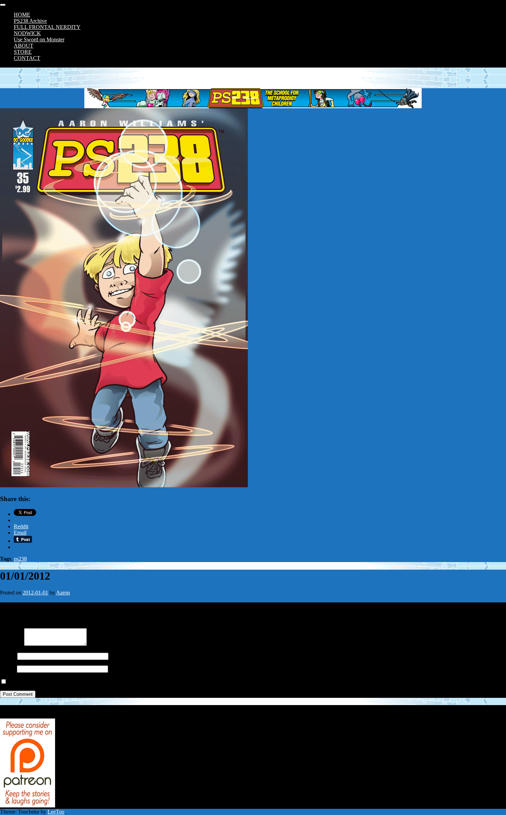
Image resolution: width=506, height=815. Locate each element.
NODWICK (27, 33)
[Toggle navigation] (3, 5)
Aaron (63, 592)
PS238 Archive (30, 21)
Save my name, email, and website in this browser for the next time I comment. (93, 682)
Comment (10, 644)
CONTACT (27, 58)
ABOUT (23, 46)
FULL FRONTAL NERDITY (47, 27)
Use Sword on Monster (39, 39)
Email (6, 669)
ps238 (20, 559)
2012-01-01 (35, 592)
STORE (23, 52)
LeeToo (56, 812)
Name (6, 656)
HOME (22, 15)
